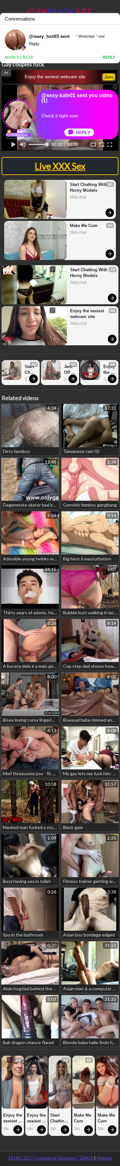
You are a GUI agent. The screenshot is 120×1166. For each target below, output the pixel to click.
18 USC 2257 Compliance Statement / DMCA (50, 1158)
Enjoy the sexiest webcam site (55, 76)
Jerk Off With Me (69, 369)
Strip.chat (78, 197)
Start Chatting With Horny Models (89, 187)
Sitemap (104, 1158)
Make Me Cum (84, 225)
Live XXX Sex (60, 166)
